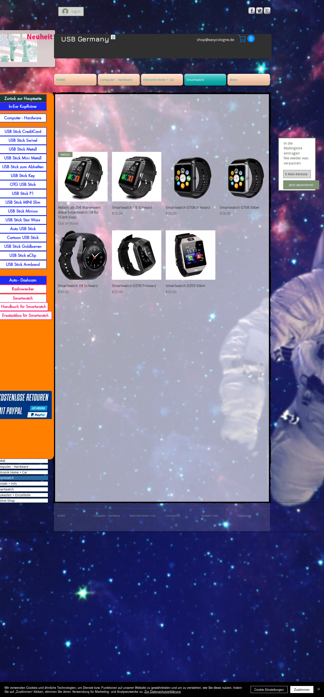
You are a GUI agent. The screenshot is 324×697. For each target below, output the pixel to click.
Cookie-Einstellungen (269, 689)
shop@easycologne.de (215, 39)
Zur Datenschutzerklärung (162, 691)
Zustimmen (302, 689)
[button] (247, 38)
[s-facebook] (251, 10)
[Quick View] (137, 176)
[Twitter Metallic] (259, 10)
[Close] (318, 689)
